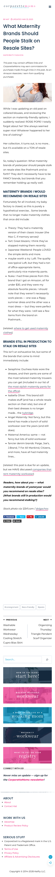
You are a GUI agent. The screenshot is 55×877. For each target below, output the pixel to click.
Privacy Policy (11, 853)
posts (41, 607)
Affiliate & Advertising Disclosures (22, 856)
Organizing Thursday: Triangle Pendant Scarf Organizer (41, 629)
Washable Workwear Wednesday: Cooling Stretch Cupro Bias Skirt (13, 631)
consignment (11, 607)
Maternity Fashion (13, 55)
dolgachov (42, 508)
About (7, 802)
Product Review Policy (16, 825)
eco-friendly (28, 607)
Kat (7, 19)
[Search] (47, 659)
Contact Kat (10, 806)
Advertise (9, 822)
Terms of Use (11, 849)
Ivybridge (27, 412)
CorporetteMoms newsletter (26, 779)
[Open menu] (49, 7)
